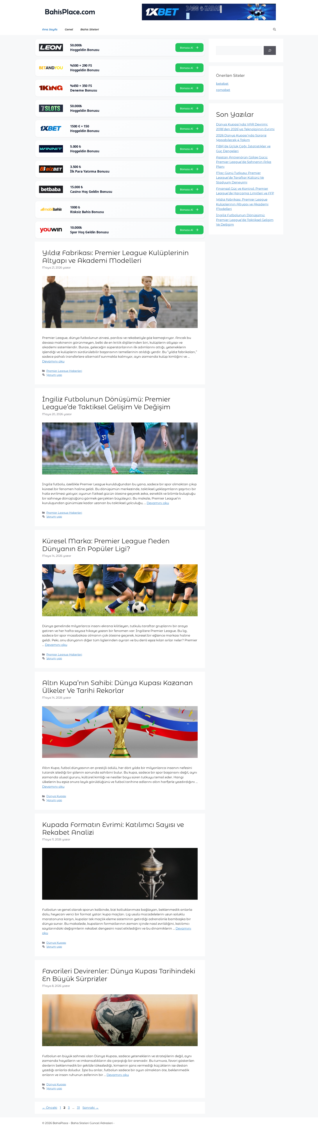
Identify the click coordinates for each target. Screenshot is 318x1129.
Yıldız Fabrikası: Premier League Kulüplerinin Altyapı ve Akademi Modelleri (115, 256)
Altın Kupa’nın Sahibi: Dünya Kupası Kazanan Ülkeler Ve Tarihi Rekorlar (117, 687)
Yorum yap (54, 375)
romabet (223, 90)
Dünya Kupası (56, 796)
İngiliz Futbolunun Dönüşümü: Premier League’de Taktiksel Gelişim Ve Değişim (106, 403)
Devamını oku (53, 361)
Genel (69, 29)
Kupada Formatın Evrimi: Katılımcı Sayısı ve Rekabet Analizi (113, 828)
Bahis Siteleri (89, 29)
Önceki (49, 1107)
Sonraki (90, 1107)
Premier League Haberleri (64, 371)
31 (79, 1107)
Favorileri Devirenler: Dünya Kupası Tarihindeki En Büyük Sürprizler (118, 975)
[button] (274, 29)
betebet (222, 83)
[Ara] (270, 50)
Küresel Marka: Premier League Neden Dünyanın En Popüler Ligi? (106, 545)
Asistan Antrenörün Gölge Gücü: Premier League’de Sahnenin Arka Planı (243, 162)
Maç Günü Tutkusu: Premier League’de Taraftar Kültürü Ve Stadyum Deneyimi (240, 177)
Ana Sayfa (49, 29)
